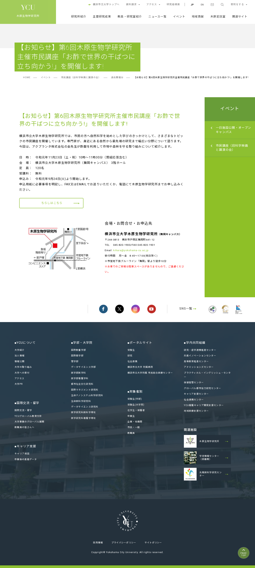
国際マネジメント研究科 (84, 389)
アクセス (151, 4)
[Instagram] (135, 309)
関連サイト (239, 16)
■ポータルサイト (140, 342)
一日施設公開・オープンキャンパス (233, 130)
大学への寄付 (22, 373)
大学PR (19, 384)
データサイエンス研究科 (84, 406)
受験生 (131, 350)
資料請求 (131, 4)
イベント (179, 16)
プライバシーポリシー (123, 542)
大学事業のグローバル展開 (29, 421)
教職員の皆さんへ (24, 427)
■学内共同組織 (194, 342)
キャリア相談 (22, 453)
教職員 (131, 433)
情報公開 (19, 361)
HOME (26, 77)
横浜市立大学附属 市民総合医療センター (150, 373)
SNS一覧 (185, 308)
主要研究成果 (102, 16)
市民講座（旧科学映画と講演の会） (81, 77)
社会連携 (132, 361)
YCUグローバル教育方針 (28, 416)
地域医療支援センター (196, 411)
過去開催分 (117, 77)
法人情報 (19, 355)
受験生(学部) (135, 399)
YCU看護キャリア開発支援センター (204, 405)
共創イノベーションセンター (200, 355)
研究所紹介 (78, 16)
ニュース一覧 (157, 16)
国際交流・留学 (23, 410)
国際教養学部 (78, 350)
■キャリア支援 (25, 446)
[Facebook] (103, 309)
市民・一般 (134, 427)
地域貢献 (198, 16)
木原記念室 (218, 16)
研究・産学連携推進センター (200, 350)
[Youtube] (151, 309)
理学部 (75, 361)
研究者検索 (173, 4)
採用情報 (98, 542)
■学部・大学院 (82, 342)
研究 (130, 355)
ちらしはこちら (52, 203)
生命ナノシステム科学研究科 (87, 395)
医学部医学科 (78, 373)
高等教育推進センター (196, 361)
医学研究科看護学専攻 (83, 418)
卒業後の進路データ (26, 459)
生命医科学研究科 (81, 401)
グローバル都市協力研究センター (202, 388)
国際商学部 (77, 355)
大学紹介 (19, 350)
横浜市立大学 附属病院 (140, 367)
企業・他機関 (135, 421)
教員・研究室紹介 (130, 16)
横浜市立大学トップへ (106, 4)
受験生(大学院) (136, 404)
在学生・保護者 (136, 410)
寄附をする (237, 4)
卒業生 (131, 416)
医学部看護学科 (79, 378)
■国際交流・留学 (27, 403)
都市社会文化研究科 (82, 384)
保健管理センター (194, 382)
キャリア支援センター (196, 394)
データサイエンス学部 (83, 367)
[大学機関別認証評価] (212, 314)
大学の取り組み (23, 367)
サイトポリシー (153, 542)
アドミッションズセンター (199, 367)
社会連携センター (194, 399)
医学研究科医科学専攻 (83, 412)
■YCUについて (25, 342)
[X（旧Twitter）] (119, 309)
